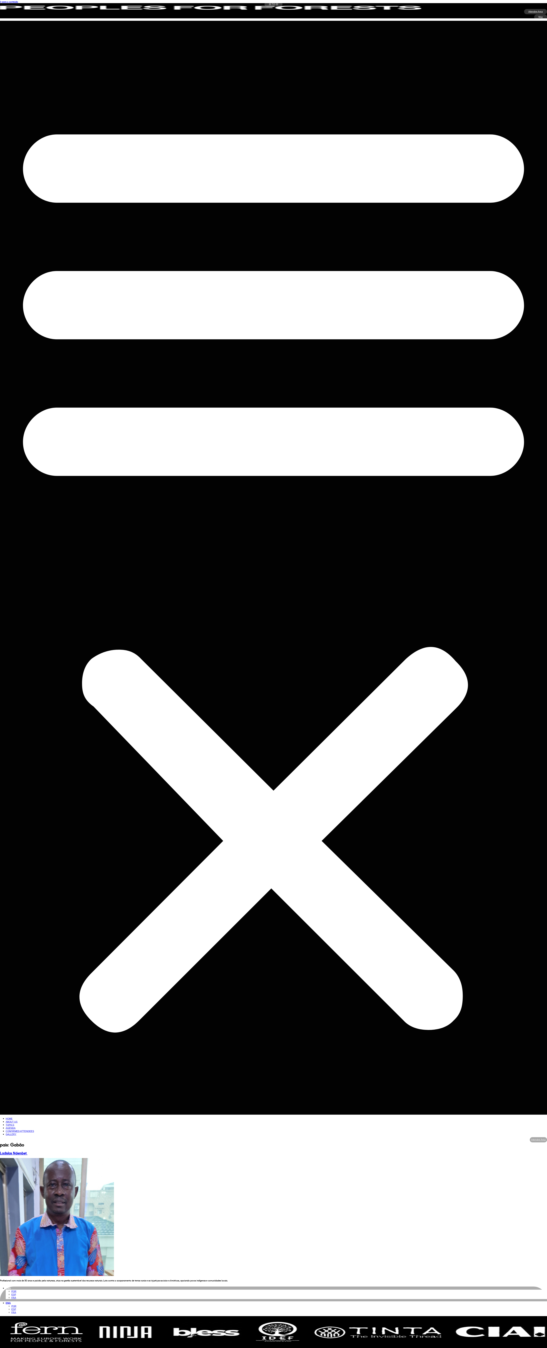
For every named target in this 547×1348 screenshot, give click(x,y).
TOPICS (10, 1125)
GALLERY (11, 1134)
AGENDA (11, 1128)
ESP (13, 1294)
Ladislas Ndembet (13, 1152)
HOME (9, 1118)
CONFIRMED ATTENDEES (20, 1131)
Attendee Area (538, 1140)
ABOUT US (12, 1122)
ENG (8, 1288)
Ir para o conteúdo (9, 1)
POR (13, 1291)
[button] (273, 568)
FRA (13, 1297)
